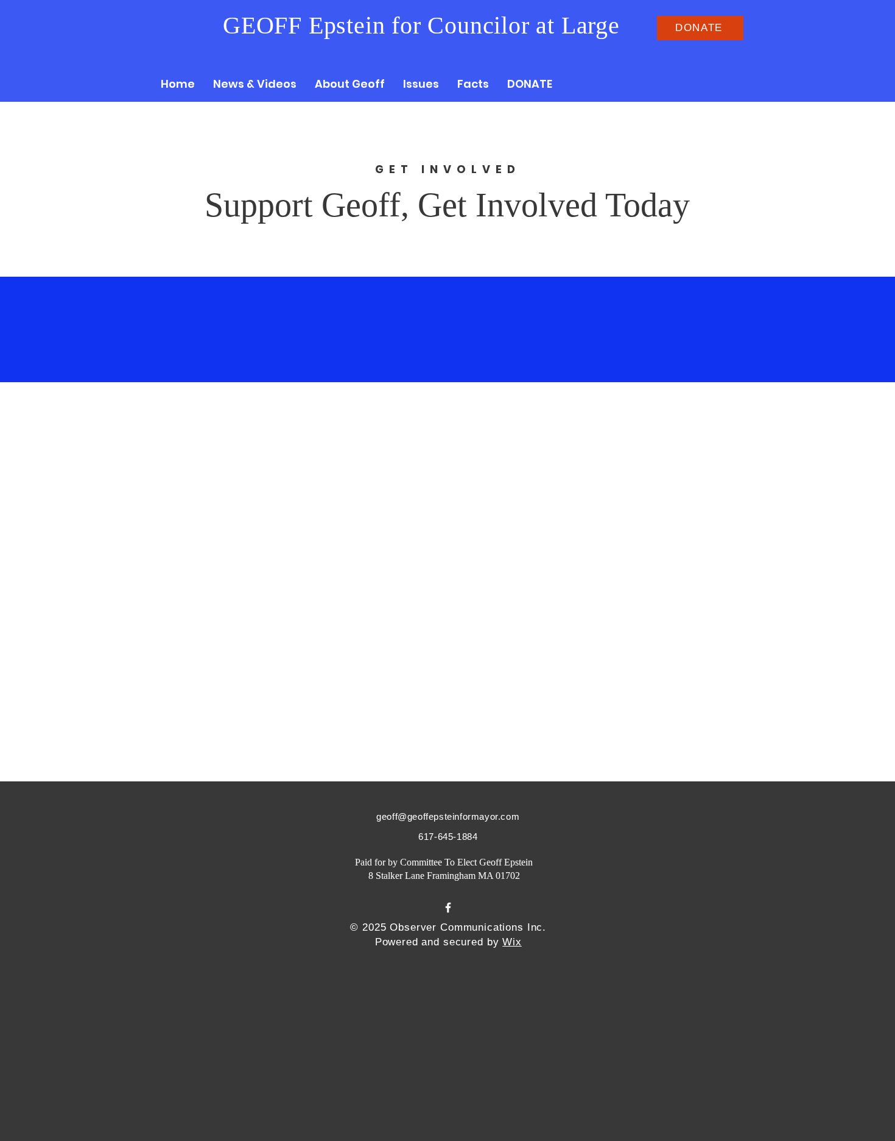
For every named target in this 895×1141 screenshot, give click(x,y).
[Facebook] (448, 907)
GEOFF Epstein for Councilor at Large (421, 25)
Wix (512, 942)
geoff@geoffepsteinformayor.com (447, 816)
